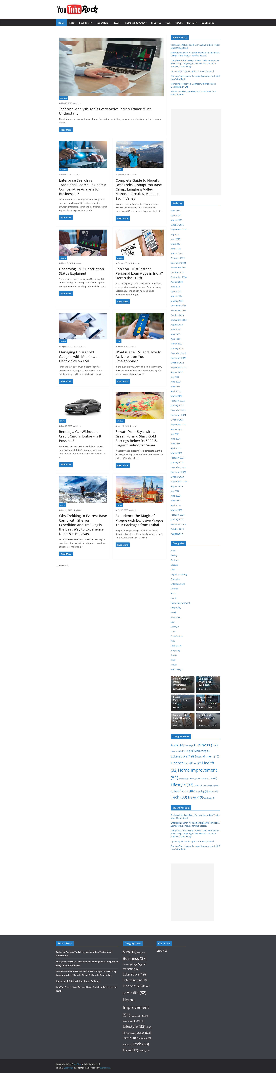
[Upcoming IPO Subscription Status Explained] (83, 243)
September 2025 (179, 229)
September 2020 (179, 481)
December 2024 (178, 263)
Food (173, 593)
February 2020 (178, 514)
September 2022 (179, 367)
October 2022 (177, 362)
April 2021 (176, 448)
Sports (174, 655)
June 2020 (175, 495)
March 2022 (176, 396)
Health (116, 22)
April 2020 (176, 505)
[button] (90, 23)
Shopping (175, 650)
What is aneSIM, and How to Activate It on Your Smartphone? (138, 356)
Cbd (173, 569)
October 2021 (177, 419)
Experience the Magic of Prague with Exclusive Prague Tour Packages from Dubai (139, 520)
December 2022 (178, 353)
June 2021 (175, 438)
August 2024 (177, 282)
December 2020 (178, 467)
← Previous (62, 565)
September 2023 (179, 320)
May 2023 (175, 334)
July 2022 (175, 377)
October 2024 (177, 272)
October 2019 (177, 529)
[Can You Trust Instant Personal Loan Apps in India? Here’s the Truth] (140, 243)
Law (173, 622)
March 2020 (176, 510)
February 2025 (178, 258)
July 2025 (175, 234)
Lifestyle (156, 22)
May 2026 (175, 210)
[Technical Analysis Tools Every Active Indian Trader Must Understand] (111, 67)
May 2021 (175, 443)
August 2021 (177, 429)
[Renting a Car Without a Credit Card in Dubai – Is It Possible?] (83, 405)
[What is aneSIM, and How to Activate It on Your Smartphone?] (140, 326)
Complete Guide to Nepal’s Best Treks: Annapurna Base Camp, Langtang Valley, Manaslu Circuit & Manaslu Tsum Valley (139, 189)
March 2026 (176, 220)
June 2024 (175, 286)
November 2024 (178, 267)
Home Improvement (136, 22)
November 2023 (178, 310)
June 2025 (175, 239)
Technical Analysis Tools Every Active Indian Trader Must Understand (105, 111)
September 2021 (179, 424)
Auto (72, 22)
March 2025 (176, 253)
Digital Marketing (179, 574)
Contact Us (208, 22)
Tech (168, 22)
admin (77, 103)
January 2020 (177, 519)
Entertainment (178, 584)
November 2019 (178, 524)
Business (84, 22)
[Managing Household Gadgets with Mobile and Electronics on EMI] (83, 326)
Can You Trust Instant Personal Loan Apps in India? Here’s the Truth (139, 273)
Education (102, 22)
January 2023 (177, 348)
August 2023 (177, 324)
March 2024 (176, 296)
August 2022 (177, 372)
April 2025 (176, 248)
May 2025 (175, 244)
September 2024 (179, 277)
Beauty (174, 555)
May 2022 (175, 386)
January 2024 (177, 301)
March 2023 (176, 343)
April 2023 (176, 339)
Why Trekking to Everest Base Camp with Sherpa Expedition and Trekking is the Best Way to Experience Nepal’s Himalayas (83, 524)
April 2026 (176, 215)
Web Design (176, 669)
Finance (63, 258)
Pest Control (176, 636)
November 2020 (178, 472)
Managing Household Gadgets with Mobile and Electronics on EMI (79, 356)
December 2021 (178, 410)
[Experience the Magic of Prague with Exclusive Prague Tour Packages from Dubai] (140, 489)
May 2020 (175, 500)
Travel (179, 22)
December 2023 (178, 305)
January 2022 (177, 405)
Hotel (190, 22)
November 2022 (178, 358)
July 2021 (175, 434)
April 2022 (176, 391)
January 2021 (177, 462)
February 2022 (178, 400)
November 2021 (178, 415)
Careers (174, 565)
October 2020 (177, 476)
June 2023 (175, 329)
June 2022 (175, 381)
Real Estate (176, 645)
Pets (173, 641)
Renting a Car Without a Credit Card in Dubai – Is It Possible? (80, 436)
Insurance (175, 617)
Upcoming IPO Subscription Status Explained (81, 271)
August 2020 (177, 486)
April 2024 (176, 291)
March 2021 (176, 453)
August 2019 (177, 533)
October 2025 (177, 224)
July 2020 (175, 491)
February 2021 (178, 457)
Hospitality (176, 607)
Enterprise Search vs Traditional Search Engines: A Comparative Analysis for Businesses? (82, 187)
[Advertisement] (196, 152)
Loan (173, 631)
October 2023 (177, 315)
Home (61, 22)
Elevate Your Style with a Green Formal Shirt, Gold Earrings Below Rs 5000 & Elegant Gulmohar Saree (136, 438)
